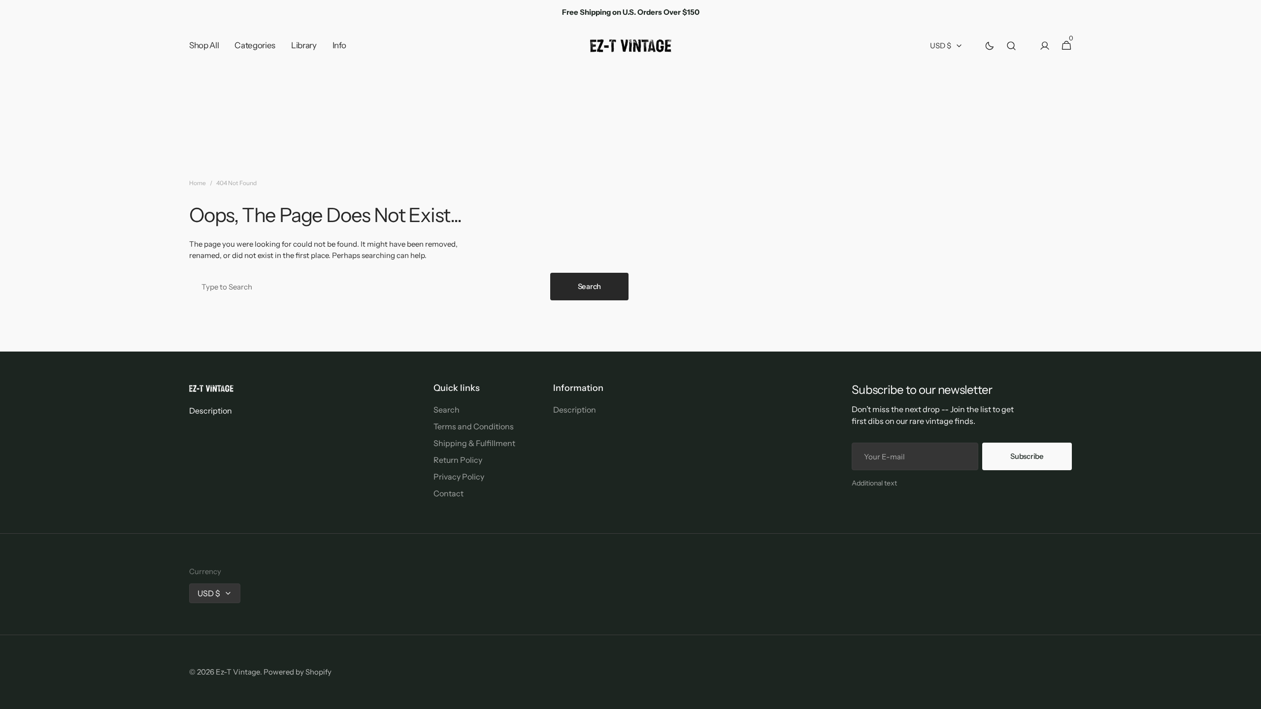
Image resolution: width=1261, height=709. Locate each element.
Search (589, 286)
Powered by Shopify (298, 672)
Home (197, 183)
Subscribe (1026, 456)
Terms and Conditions (473, 426)
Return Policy (457, 460)
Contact (448, 493)
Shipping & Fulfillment (474, 443)
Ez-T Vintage (238, 672)
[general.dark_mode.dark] (989, 46)
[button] (1011, 46)
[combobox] (367, 286)
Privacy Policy (458, 477)
